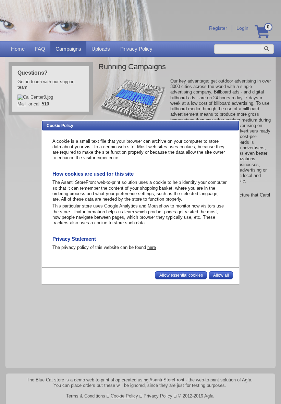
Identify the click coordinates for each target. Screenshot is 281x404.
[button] (181, 275)
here (151, 247)
